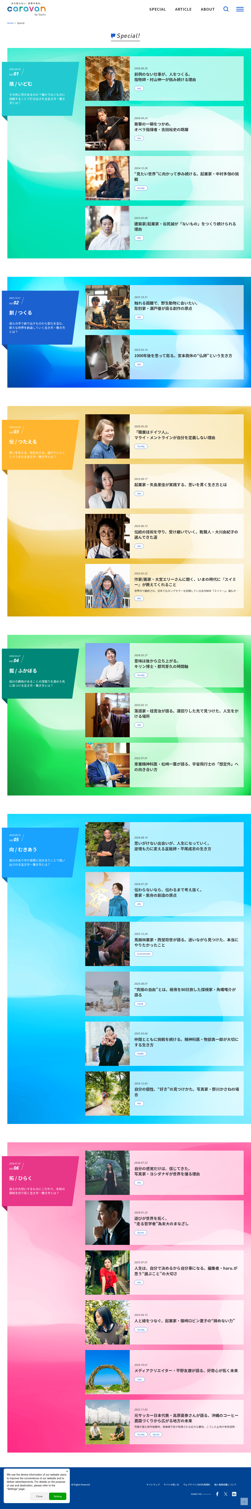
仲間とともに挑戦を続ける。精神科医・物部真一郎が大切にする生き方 (186, 1041)
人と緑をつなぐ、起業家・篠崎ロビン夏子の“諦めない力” (184, 1320)
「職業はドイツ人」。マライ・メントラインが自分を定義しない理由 (174, 434)
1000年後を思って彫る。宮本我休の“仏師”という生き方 (183, 355)
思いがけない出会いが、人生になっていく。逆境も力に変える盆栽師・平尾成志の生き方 (172, 845)
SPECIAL (157, 9)
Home (10, 22)
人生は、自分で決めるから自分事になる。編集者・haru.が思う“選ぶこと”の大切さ (185, 1270)
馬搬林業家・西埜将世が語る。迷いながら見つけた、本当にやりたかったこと (186, 942)
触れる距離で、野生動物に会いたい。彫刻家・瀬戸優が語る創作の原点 (167, 305)
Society (141, 187)
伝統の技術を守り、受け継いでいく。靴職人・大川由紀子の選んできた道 (186, 534)
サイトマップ (153, 1484)
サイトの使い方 (171, 1484)
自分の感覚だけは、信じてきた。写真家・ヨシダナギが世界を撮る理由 (167, 1171)
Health (140, 1053)
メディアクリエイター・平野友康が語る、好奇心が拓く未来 (186, 1370)
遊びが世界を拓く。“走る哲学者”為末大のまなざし (161, 1220)
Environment (143, 953)
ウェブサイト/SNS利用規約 (196, 1484)
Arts (139, 88)
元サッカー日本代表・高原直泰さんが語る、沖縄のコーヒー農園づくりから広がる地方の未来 (186, 1418)
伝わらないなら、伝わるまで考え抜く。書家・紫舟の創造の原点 (169, 892)
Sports (140, 1232)
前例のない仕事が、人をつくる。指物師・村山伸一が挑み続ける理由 (165, 76)
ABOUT (208, 9)
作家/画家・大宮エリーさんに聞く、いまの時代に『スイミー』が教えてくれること (185, 581)
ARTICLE (183, 9)
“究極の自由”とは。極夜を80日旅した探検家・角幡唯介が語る (185, 992)
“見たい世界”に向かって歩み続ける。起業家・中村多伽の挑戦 (186, 176)
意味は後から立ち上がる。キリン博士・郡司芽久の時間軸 (161, 663)
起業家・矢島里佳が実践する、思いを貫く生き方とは (180, 484)
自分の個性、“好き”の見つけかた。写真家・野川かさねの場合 (186, 1091)
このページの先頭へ (244, 1501)
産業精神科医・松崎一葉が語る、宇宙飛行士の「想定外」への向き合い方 (186, 766)
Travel (140, 1003)
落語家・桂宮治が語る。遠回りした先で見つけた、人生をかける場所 (186, 713)
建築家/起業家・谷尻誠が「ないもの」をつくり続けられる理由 (185, 226)
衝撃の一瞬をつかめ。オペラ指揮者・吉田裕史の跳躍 (161, 126)
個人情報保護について (225, 1484)
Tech (139, 1379)
